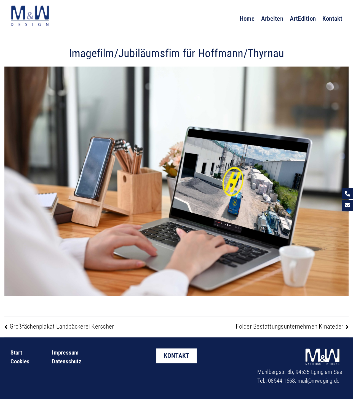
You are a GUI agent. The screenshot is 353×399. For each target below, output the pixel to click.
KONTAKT (176, 355)
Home (247, 18)
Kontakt (332, 18)
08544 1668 (281, 380)
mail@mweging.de (318, 380)
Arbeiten (272, 18)
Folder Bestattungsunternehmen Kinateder (289, 326)
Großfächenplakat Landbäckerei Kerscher (62, 326)
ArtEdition (303, 18)
